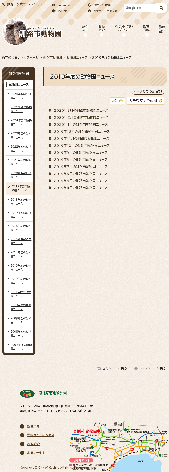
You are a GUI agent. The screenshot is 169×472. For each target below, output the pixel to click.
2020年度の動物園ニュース (21, 175)
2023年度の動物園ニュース (21, 135)
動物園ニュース (77, 57)
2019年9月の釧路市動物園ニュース (81, 152)
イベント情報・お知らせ (124, 28)
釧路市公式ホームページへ (25, 4)
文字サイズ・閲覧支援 (105, 11)
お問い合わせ (36, 452)
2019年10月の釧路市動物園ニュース (82, 145)
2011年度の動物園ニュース (21, 294)
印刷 (114, 100)
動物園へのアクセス (40, 435)
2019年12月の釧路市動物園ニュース (82, 131)
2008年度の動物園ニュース (21, 333)
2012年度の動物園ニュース (21, 281)
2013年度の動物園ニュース (21, 267)
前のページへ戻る (114, 368)
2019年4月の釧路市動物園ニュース (81, 187)
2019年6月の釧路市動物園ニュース (81, 173)
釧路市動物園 (52, 57)
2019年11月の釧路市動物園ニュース (81, 138)
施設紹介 (162, 29)
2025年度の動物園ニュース (21, 109)
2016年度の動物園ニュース (21, 228)
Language (64, 5)
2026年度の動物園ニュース (21, 96)
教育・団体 (147, 28)
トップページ (30, 57)
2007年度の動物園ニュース (21, 347)
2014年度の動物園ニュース (21, 254)
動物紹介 (102, 28)
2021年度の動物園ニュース (21, 162)
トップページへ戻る (152, 368)
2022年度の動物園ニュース (21, 148)
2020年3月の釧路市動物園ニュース (81, 110)
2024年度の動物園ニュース (21, 122)
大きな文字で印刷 (143, 100)
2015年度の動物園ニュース (21, 241)
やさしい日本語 (102, 5)
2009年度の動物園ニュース (21, 320)
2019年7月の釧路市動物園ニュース (81, 166)
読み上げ (63, 11)
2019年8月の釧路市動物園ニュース (81, 159)
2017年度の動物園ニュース (21, 215)
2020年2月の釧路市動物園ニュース (81, 117)
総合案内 (85, 28)
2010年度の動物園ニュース (21, 307)
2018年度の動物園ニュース (21, 201)
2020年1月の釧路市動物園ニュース (81, 124)
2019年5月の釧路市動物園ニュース (81, 180)
